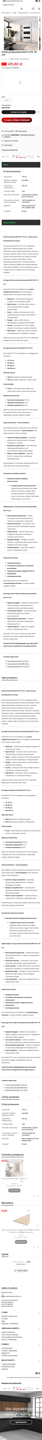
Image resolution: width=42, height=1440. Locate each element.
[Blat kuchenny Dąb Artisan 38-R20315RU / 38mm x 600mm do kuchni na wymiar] (21, 1218)
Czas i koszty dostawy (10, 1335)
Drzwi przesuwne (23, 13)
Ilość (3, 97)
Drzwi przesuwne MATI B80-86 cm (18, 664)
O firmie (5, 1319)
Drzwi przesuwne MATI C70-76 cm (18, 666)
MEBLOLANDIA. (10, 1288)
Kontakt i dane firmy (9, 1316)
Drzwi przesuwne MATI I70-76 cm (18, 661)
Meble (14, 13)
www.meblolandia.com (33, 1377)
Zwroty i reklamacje (9, 1339)
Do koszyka (14, 1190)
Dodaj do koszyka (18, 112)
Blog (3, 1321)
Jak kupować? (7, 1348)
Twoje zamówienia (9, 1364)
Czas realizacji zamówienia (12, 1337)
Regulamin (6, 1353)
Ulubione (5, 1369)
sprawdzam (21, 1422)
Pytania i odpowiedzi (9, 1351)
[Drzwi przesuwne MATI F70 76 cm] (14, 1168)
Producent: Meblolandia (10, 150)
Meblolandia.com (23, 643)
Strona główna (6, 13)
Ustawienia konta (8, 1366)
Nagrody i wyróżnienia (10, 1323)
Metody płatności (8, 1332)
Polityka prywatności (10, 1355)
